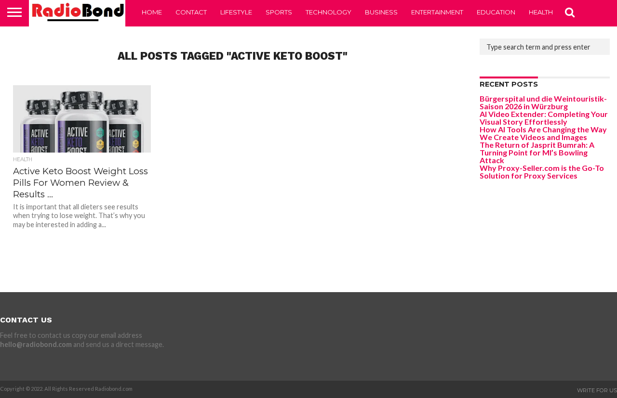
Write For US (597, 390)
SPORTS (279, 12)
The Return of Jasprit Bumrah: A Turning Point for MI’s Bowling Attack (537, 152)
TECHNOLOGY (328, 12)
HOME (152, 12)
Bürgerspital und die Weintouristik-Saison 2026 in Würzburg (543, 102)
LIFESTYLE (236, 12)
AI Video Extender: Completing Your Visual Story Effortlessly (544, 117)
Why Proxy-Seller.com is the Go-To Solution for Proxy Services (542, 171)
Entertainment (437, 12)
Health (541, 12)
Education (496, 12)
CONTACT (191, 12)
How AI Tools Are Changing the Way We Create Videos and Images (543, 133)
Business (381, 12)
